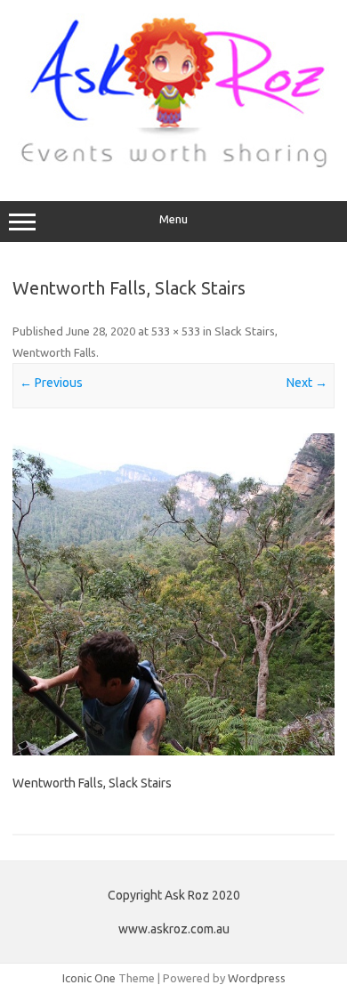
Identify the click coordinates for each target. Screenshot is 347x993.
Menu (173, 219)
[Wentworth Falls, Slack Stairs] (173, 594)
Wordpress (257, 978)
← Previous (51, 382)
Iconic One (89, 978)
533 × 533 (175, 331)
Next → (306, 382)
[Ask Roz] (173, 164)
